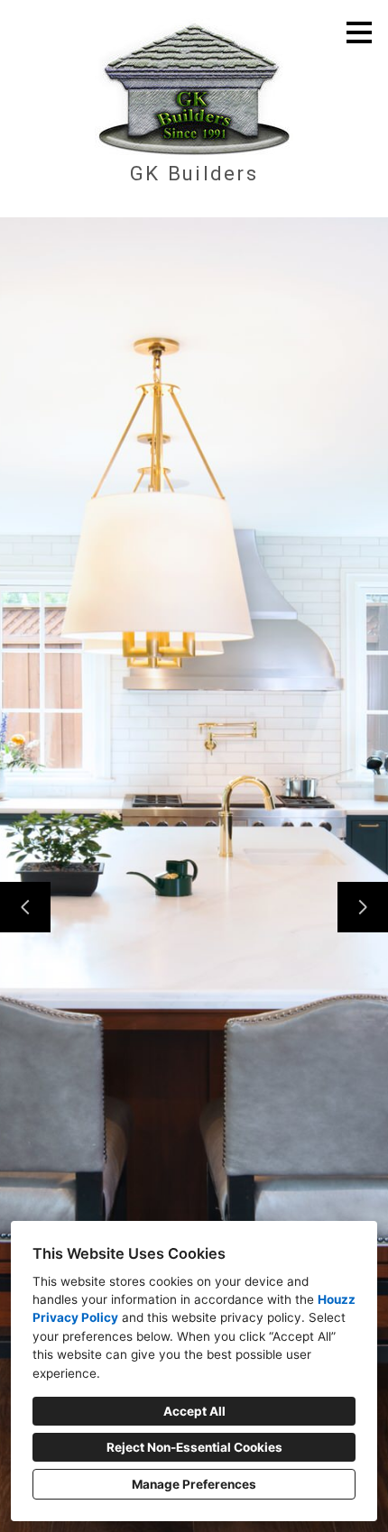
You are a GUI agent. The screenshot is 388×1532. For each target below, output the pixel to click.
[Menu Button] (359, 32)
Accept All (194, 1411)
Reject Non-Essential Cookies (194, 1447)
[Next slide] (362, 907)
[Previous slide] (25, 907)
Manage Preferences (194, 1484)
